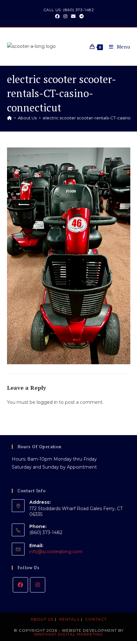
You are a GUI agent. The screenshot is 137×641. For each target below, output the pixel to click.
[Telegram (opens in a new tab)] (80, 16)
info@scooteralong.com (56, 551)
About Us (42, 619)
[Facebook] (20, 584)
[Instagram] (37, 584)
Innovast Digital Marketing (68, 634)
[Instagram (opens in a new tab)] (65, 16)
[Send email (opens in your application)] (73, 16)
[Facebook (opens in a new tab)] (57, 16)
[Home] (9, 117)
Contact (96, 619)
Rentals (69, 619)
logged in (47, 402)
